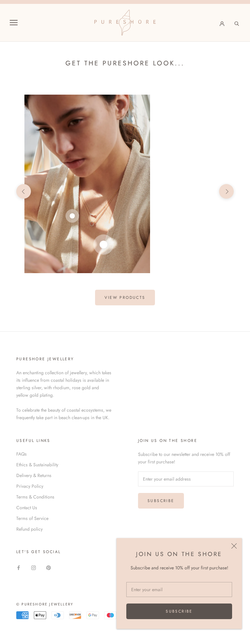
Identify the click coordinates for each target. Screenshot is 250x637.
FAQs (21, 454)
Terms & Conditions (35, 497)
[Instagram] (33, 567)
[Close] (234, 546)
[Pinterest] (48, 567)
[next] (226, 191)
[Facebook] (18, 567)
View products (124, 297)
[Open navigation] (14, 22)
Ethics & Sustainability (37, 464)
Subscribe (179, 611)
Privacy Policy (29, 486)
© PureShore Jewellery (44, 604)
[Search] (236, 22)
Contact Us (26, 507)
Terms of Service (32, 518)
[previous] (23, 191)
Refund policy (29, 529)
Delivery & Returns (33, 475)
